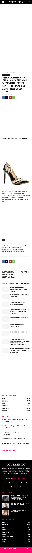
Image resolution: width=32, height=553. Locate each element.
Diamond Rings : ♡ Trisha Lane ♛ (25, 272)
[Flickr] (9, 482)
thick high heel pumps (7, 251)
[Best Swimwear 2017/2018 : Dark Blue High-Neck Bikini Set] (5, 505)
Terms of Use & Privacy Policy (15, 548)
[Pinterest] (10, 97)
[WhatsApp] (13, 97)
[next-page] (5, 356)
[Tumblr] (16, 486)
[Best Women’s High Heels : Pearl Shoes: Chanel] (5, 296)
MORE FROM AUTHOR (22, 283)
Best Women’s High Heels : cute (19, 332)
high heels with (14, 245)
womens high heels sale (19, 253)
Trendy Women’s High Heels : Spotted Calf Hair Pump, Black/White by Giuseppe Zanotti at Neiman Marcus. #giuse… (8, 275)
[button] (2, 2)
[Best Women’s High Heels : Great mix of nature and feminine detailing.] (5, 311)
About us (26, 548)
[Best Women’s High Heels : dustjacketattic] (5, 326)
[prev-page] (2, 356)
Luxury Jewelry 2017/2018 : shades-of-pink (18, 511)
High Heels (12, 72)
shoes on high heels (16, 247)
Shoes (7, 72)
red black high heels (23, 245)
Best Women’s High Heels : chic (19, 317)
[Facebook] (3, 97)
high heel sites (16, 243)
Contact (6, 548)
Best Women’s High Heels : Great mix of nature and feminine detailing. (19, 311)
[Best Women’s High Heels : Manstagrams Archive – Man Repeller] (5, 289)
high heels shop (5, 245)
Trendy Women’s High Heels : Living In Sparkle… (14, 438)
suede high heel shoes (18, 249)
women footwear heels (7, 253)
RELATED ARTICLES (8, 283)
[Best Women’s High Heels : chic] (5, 319)
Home (3, 72)
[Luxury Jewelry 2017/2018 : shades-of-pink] (5, 512)
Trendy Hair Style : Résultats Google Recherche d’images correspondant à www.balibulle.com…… (19, 497)
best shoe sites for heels (11, 240)
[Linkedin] (17, 482)
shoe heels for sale (6, 247)
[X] (6, 97)
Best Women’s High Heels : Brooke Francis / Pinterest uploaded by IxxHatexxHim (20, 350)
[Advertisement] (16, 21)
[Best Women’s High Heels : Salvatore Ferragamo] (5, 304)
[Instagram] (13, 482)
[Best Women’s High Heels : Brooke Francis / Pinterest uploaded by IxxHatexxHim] (5, 350)
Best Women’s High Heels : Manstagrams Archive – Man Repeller (18, 289)
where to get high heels (18, 251)
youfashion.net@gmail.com (19, 478)
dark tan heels (18, 242)
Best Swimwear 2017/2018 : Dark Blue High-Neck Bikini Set (20, 504)
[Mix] (26, 482)
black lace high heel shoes (8, 242)
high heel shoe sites (6, 243)
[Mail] (21, 482)
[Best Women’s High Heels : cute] (5, 333)
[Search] (30, 2)
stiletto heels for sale (6, 249)
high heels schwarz (25, 243)
